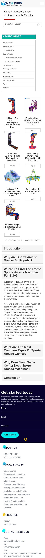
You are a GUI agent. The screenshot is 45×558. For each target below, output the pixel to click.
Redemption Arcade (10, 69)
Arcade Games (22, 12)
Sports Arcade (8, 54)
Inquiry (12, 132)
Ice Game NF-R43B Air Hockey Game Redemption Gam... (12, 192)
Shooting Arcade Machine (15, 504)
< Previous (12, 240)
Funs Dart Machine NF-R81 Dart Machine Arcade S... (12, 157)
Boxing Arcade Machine (14, 488)
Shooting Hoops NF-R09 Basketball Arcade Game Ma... (32, 121)
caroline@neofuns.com (14, 541)
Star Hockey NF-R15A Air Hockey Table (32, 191)
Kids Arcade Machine (13, 498)
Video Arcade (7, 65)
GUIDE (7, 521)
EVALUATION (10, 525)
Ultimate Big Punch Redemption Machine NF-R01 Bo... (12, 122)
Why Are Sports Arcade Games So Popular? (20, 259)
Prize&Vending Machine (14, 474)
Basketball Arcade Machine (16, 491)
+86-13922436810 (12, 547)
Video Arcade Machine (14, 478)
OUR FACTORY (11, 454)
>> (32, 240)
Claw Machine (9, 50)
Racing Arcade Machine (14, 501)
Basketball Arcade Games (13, 58)
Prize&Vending (8, 47)
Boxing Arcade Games (12, 61)
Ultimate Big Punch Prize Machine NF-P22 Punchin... (32, 157)
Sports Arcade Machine (20, 15)
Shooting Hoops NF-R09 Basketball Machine (12, 227)
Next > (27, 240)
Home (7, 12)
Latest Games (8, 43)
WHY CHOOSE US (12, 457)
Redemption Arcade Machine (17, 494)
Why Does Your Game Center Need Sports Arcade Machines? (19, 366)
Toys (4, 84)
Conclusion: (12, 377)
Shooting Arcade (8, 80)
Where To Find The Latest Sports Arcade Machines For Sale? (22, 272)
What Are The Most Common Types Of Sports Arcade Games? (22, 350)
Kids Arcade (7, 73)
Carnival (6, 88)
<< (6, 240)
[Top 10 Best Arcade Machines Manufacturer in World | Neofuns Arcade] (11, 3)
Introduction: (13, 248)
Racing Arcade (8, 76)
